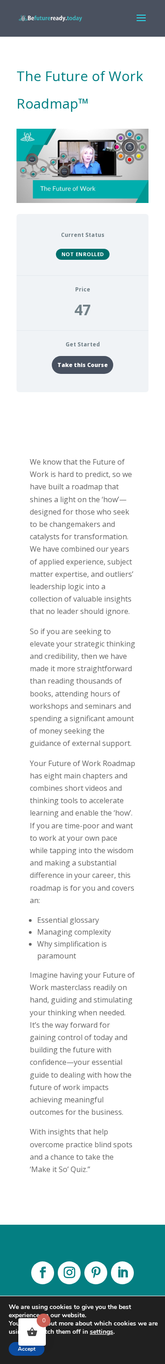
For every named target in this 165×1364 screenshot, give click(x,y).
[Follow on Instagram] (69, 1272)
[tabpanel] (82, 806)
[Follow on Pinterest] (95, 1272)
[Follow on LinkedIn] (122, 1272)
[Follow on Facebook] (42, 1272)
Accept (26, 1349)
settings (101, 1332)
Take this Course (82, 365)
